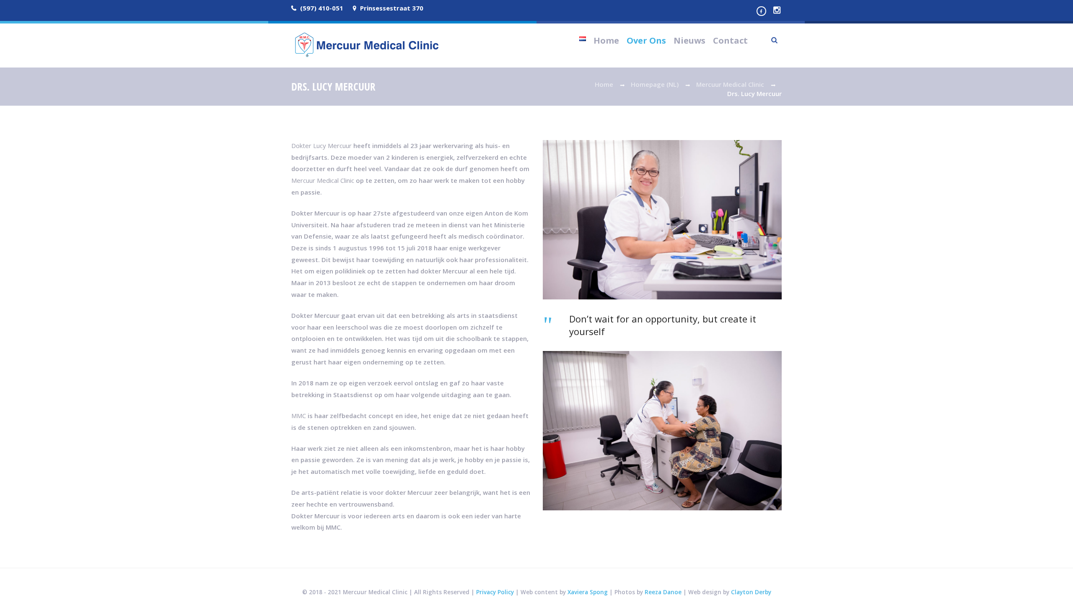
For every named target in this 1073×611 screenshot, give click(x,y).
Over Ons (646, 40)
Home (606, 40)
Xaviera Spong (588, 592)
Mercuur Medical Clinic (730, 84)
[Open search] (774, 40)
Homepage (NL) (655, 84)
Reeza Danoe (663, 592)
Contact (730, 40)
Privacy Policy (495, 592)
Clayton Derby (751, 592)
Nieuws (689, 40)
